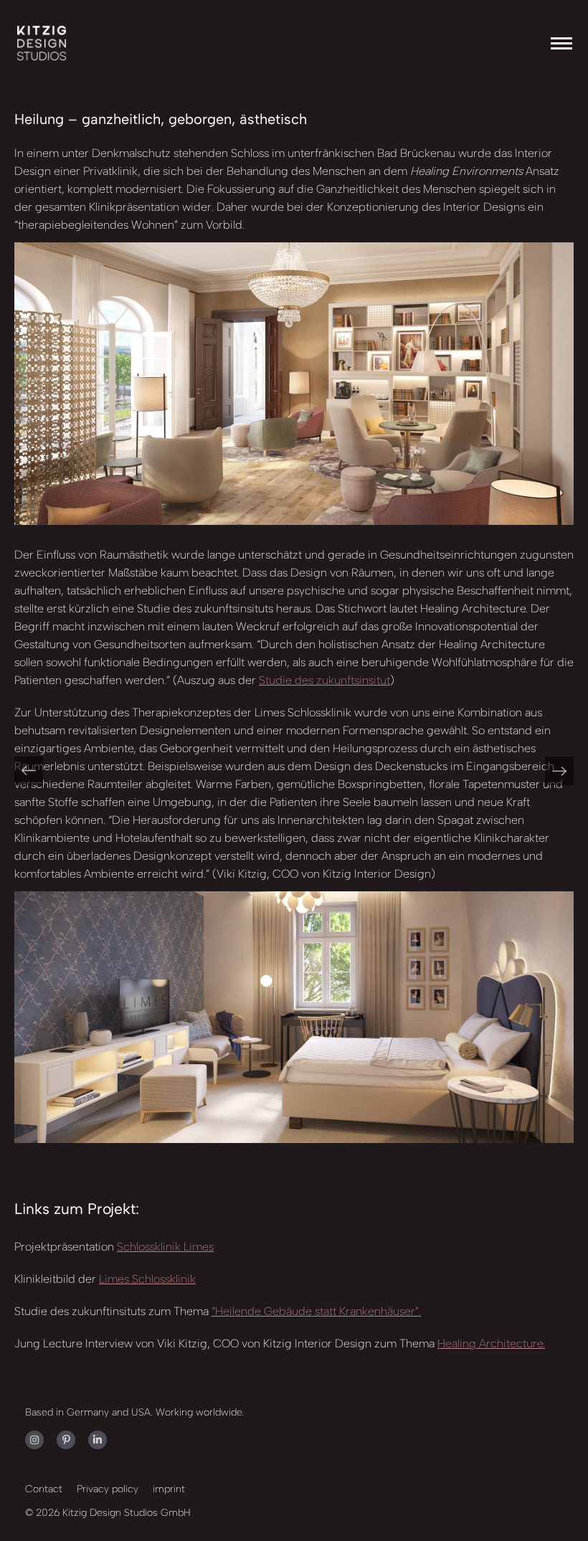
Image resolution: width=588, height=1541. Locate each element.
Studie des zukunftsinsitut (324, 680)
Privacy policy (107, 1489)
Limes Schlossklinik (147, 1279)
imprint (169, 1489)
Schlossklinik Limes (165, 1246)
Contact (43, 1489)
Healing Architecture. (491, 1343)
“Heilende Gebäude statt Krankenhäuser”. (316, 1311)
